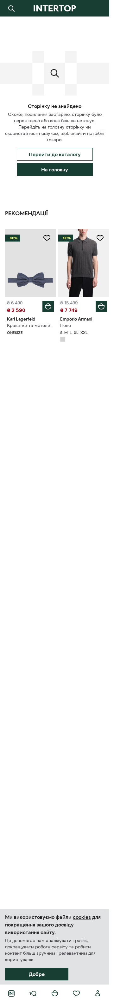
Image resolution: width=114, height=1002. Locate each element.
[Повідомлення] (98, 8)
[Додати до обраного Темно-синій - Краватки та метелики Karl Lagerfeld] (47, 238)
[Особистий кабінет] (98, 993)
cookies (82, 916)
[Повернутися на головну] (54, 8)
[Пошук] (11, 8)
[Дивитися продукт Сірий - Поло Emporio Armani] (83, 263)
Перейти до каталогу (55, 154)
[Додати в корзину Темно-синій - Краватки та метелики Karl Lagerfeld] (48, 306)
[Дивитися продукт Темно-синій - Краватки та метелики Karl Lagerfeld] (30, 263)
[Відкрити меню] (33, 993)
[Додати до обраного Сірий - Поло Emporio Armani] (100, 238)
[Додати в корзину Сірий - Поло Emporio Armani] (101, 306)
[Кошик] (54, 993)
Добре (37, 974)
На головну (54, 169)
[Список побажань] (76, 993)
